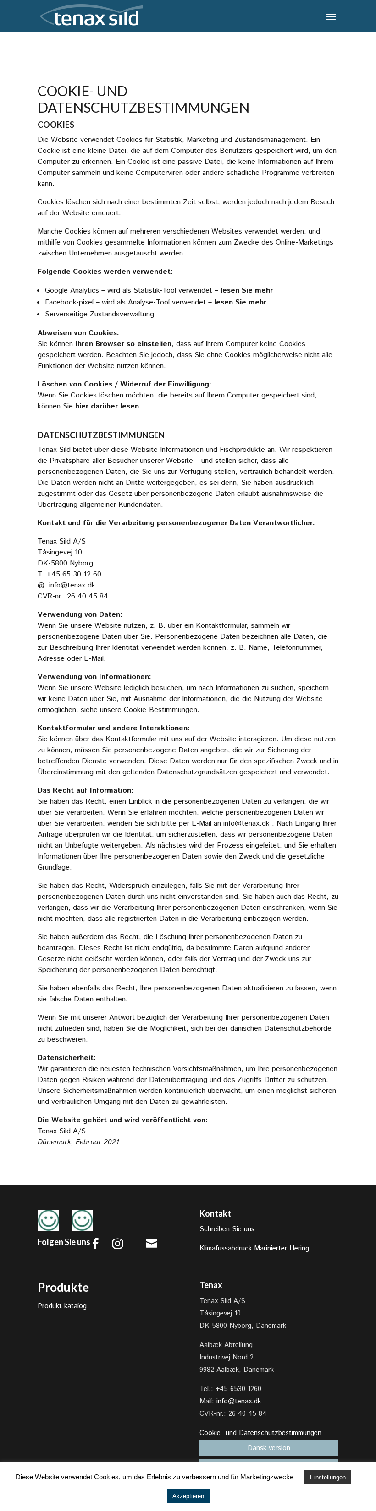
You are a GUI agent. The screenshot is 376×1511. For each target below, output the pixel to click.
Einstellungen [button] (328, 1477)
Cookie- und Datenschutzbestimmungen (260, 1433)
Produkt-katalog (62, 1306)
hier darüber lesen (107, 406)
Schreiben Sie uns (226, 1229)
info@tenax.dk (72, 585)
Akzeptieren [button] (188, 1496)
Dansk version (269, 1448)
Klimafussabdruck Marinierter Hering (254, 1248)
